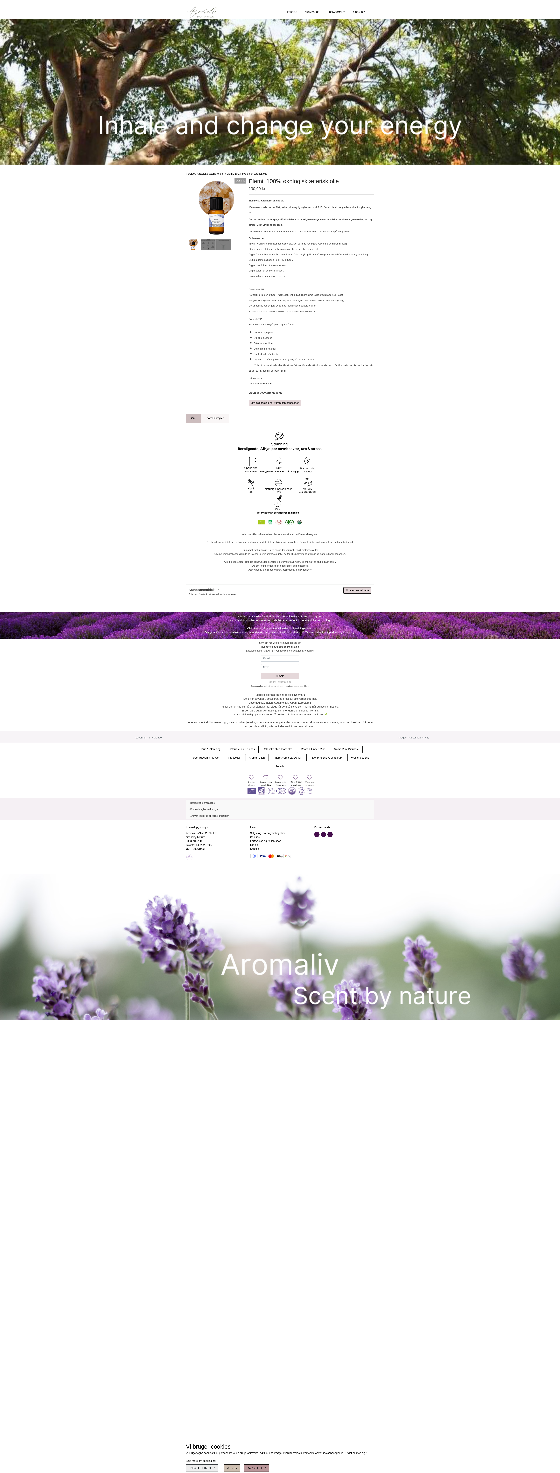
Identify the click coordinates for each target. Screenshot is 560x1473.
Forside (190, 173)
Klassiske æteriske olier (210, 173)
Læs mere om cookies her (201, 1460)
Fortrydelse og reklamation (265, 841)
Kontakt (254, 848)
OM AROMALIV (337, 12)
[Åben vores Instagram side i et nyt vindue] (330, 834)
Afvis (232, 1468)
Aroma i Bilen (257, 757)
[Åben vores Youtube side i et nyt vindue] (323, 834)
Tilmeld (280, 676)
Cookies (255, 837)
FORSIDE (292, 12)
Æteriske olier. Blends (242, 749)
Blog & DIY (358, 12)
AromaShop (312, 12)
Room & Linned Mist (313, 749)
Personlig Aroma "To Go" (205, 757)
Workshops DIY (360, 757)
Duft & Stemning (210, 749)
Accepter (257, 1468)
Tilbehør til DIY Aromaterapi (326, 757)
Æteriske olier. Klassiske (278, 749)
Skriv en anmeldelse (357, 590)
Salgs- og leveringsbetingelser (267, 833)
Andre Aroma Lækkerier (287, 757)
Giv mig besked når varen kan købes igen (275, 402)
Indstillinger (202, 1468)
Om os (254, 845)
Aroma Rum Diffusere (346, 749)
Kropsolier (234, 757)
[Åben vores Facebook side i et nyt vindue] (317, 834)
